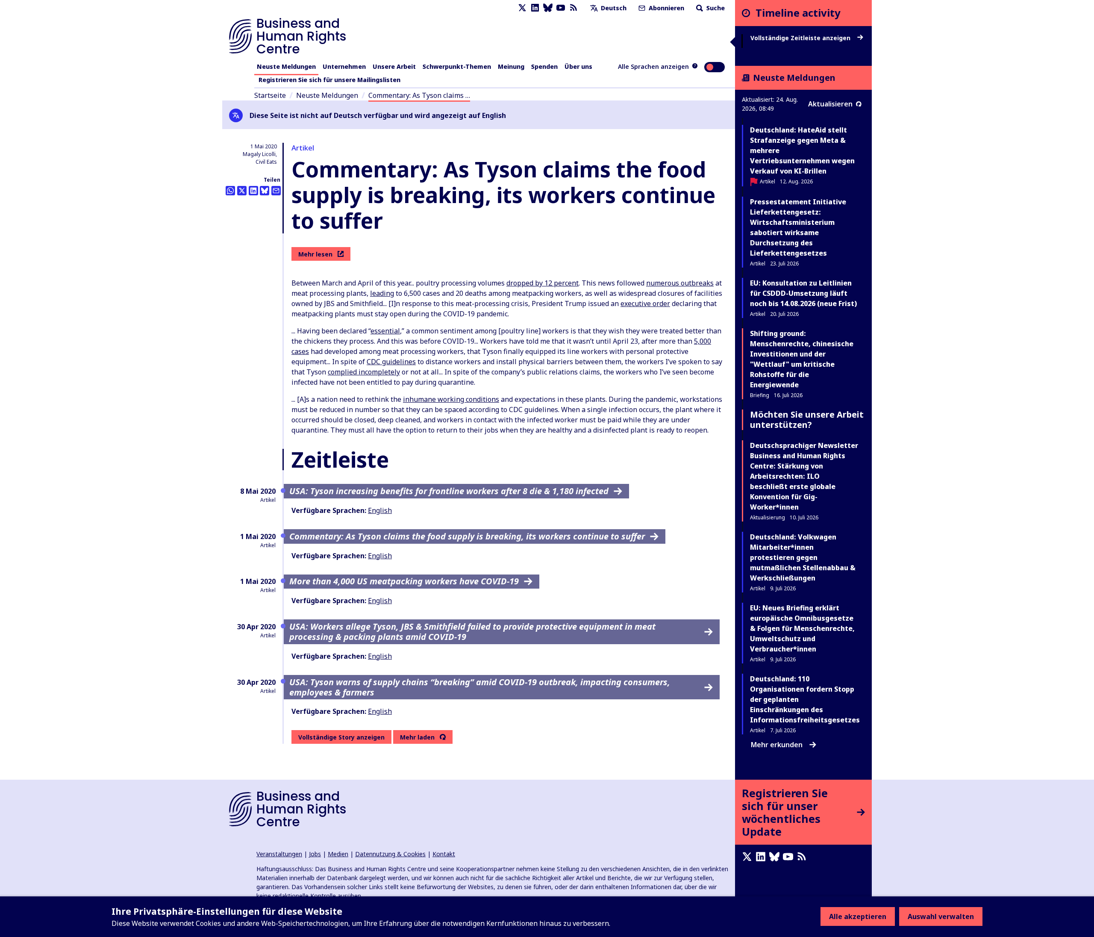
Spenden (544, 66)
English (380, 510)
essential (385, 331)
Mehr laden (417, 737)
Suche (715, 8)
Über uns (578, 66)
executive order (645, 303)
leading (382, 293)
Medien (338, 854)
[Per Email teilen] (276, 190)
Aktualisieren (830, 104)
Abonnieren (665, 8)
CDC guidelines (391, 361)
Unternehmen (344, 66)
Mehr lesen (315, 254)
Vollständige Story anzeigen (341, 737)
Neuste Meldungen (286, 66)
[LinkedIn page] (535, 7)
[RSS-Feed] (573, 7)
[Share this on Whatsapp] (230, 190)
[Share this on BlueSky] (264, 190)
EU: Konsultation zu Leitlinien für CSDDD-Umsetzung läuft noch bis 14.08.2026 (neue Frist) (803, 293)
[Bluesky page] (548, 7)
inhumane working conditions (451, 399)
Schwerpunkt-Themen (457, 66)
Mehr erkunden (777, 744)
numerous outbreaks (680, 283)
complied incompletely (364, 372)
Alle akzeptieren (857, 916)
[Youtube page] (561, 7)
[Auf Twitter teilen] (242, 190)
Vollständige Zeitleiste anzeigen (801, 38)
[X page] (522, 7)
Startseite (270, 95)
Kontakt (443, 854)
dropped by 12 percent (542, 283)
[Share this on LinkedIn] (253, 190)
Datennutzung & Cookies (390, 854)
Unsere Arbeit (394, 66)
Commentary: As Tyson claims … (419, 95)
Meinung (511, 66)
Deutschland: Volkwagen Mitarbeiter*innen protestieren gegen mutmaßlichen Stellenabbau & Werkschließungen (803, 557)
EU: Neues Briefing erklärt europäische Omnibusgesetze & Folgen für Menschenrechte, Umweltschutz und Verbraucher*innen (802, 628)
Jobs (315, 854)
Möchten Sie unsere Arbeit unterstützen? (807, 419)
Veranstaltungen (279, 854)
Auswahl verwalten (941, 916)
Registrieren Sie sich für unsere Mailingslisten (329, 80)
